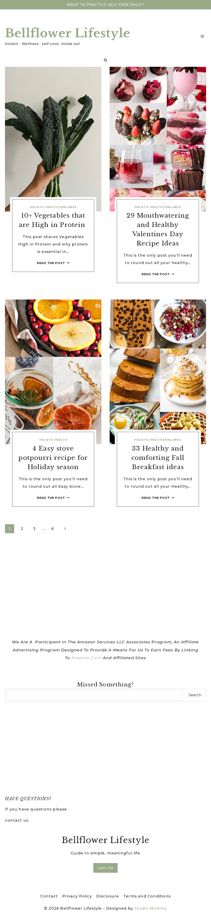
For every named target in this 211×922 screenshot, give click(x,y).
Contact (49, 896)
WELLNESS (68, 207)
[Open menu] (202, 36)
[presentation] (53, 139)
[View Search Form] (105, 60)
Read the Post (53, 263)
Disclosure (107, 896)
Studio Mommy (151, 908)
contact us (16, 820)
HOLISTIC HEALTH (43, 207)
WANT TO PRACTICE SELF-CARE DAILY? (105, 5)
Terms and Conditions (147, 896)
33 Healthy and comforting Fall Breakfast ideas (157, 458)
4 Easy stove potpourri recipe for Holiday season (53, 458)
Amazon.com (86, 657)
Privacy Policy (77, 896)
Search (195, 695)
